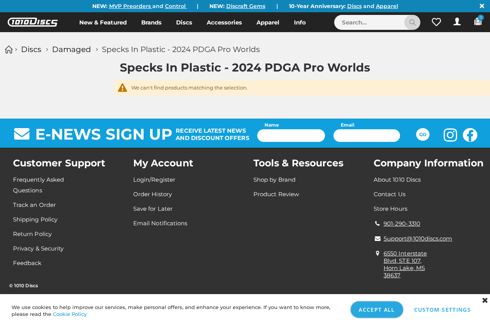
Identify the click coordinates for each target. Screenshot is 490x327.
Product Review (276, 194)
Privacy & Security (38, 248)
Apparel (387, 6)
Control (176, 6)
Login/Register (154, 179)
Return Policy (32, 234)
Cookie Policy (70, 314)
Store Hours (390, 208)
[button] (436, 22)
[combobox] (377, 22)
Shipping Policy (35, 219)
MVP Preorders (130, 6)
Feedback (27, 263)
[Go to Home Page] (7, 49)
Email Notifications (160, 223)
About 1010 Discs (397, 179)
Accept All (377, 309)
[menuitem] (103, 22)
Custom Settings (442, 309)
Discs (354, 6)
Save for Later (153, 208)
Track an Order (34, 204)
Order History (152, 194)
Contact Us (389, 194)
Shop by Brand (274, 179)
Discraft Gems (245, 6)
